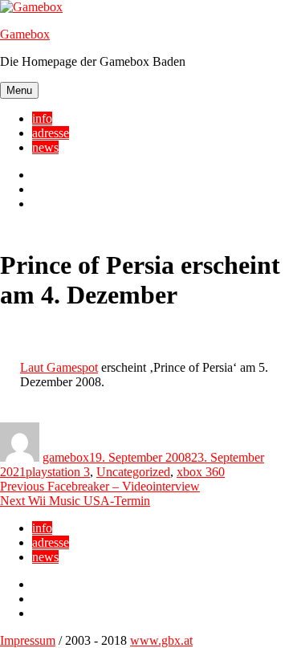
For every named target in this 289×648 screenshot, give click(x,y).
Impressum (27, 640)
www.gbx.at (161, 640)
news (45, 147)
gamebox (66, 457)
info (42, 118)
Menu (19, 90)
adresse (50, 133)
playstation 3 (58, 472)
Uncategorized (133, 472)
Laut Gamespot (59, 367)
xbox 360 (201, 472)
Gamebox (25, 34)
